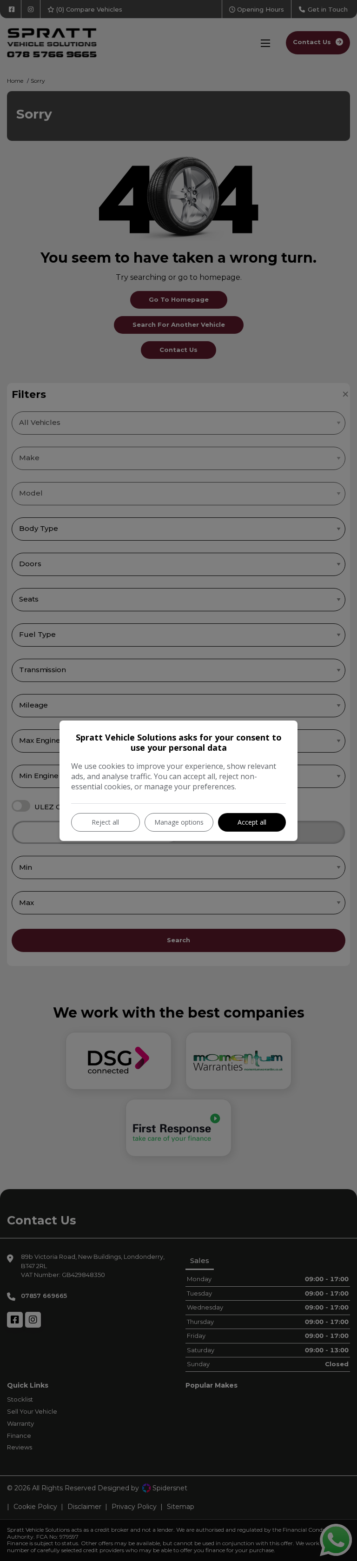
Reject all (105, 822)
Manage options (179, 822)
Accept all (252, 822)
